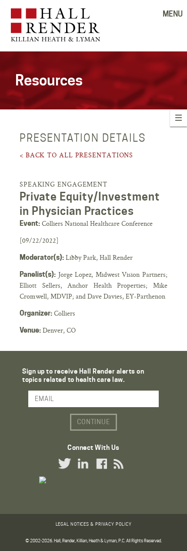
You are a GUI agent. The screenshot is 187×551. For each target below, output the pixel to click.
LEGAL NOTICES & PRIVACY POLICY (94, 524)
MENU (173, 14)
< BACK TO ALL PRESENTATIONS (76, 155)
